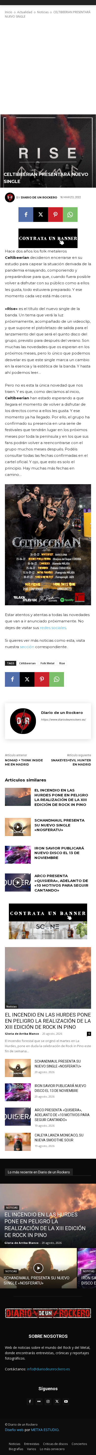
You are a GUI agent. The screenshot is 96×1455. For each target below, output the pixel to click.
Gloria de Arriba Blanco (22, 1033)
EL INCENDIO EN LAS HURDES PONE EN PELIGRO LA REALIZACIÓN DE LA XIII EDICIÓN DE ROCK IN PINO (61, 797)
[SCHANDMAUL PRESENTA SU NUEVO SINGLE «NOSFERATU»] (18, 827)
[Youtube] (66, 1401)
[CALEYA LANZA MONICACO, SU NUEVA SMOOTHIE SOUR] (18, 1142)
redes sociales (53, 627)
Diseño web (14, 1430)
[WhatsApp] (70, 214)
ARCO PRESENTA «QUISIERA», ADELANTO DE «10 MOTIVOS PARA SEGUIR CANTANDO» (61, 883)
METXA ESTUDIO (44, 1430)
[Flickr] (39, 1401)
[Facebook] (25, 214)
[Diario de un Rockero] (10, 197)
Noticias (42, 12)
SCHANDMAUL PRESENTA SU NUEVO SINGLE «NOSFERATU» (59, 825)
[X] (40, 214)
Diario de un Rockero (39, 197)
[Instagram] (48, 1401)
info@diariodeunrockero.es (48, 1369)
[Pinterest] (55, 214)
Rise (62, 663)
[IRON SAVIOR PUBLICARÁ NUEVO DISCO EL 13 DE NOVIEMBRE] (18, 855)
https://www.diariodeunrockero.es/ (63, 719)
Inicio (8, 12)
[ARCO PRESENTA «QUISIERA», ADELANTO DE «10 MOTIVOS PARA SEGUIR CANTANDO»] (18, 882)
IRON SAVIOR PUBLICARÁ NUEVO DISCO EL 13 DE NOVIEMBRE (59, 853)
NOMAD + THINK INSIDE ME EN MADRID (24, 762)
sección (27, 646)
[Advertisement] (48, 66)
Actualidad (24, 12)
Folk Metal (47, 663)
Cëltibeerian (27, 663)
